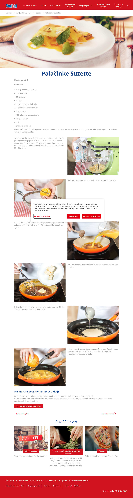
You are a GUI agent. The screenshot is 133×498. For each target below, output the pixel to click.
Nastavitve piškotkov (42, 216)
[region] (67, 210)
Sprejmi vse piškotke (91, 216)
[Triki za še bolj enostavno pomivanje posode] (66, 449)
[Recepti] (102, 449)
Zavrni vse (73, 216)
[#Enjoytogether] (31, 449)
